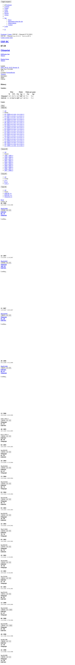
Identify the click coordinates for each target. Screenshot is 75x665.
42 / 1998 (14, 145)
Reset (2, 200)
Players (6, 13)
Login (6, 26)
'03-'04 (3, 483)
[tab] (37, 212)
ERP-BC (8, 195)
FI (5, 29)
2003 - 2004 (8, 164)
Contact (10, 25)
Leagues (6, 6)
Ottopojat (8, 197)
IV (7, 210)
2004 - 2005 (8, 165)
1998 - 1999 (8, 155)
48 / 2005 (14, 122)
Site (5, 18)
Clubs (6, 10)
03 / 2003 (14, 131)
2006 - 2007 (8, 169)
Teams (6, 11)
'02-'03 (3, 515)
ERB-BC (8, 193)
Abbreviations (12, 23)
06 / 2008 (14, 114)
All (5, 111)
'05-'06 (3, 420)
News (9, 20)
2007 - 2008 (8, 170)
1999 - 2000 (8, 157)
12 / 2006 (14, 121)
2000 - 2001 (8, 159)
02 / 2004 (14, 129)
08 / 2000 (14, 142)
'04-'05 (3, 452)
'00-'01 (3, 578)
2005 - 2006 (8, 167)
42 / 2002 (14, 132)
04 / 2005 (14, 124)
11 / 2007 (14, 117)
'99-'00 (3, 609)
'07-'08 (3, 210)
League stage (9, 37)
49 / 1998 (14, 144)
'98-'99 (3, 641)
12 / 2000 (14, 141)
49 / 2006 (14, 119)
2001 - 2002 (8, 160)
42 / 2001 (14, 136)
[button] (37, 212)
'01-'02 (3, 546)
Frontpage (4, 34)
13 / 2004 (14, 127)
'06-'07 (3, 315)
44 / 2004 (14, 126)
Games (6, 8)
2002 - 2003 (8, 162)
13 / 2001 (14, 137)
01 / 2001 (14, 139)
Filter (2, 105)
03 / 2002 (14, 134)
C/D (6, 183)
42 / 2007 (14, 116)
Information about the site (15, 21)
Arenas (6, 15)
